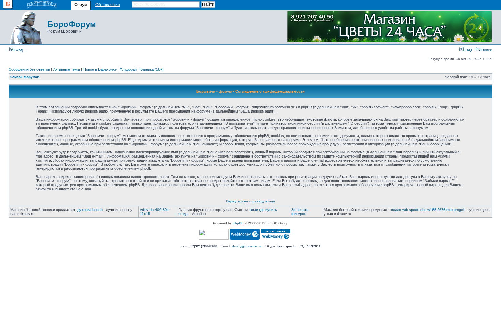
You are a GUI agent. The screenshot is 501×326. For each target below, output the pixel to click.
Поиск (486, 50)
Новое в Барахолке (100, 69)
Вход (18, 50)
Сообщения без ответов (29, 69)
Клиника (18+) (152, 69)
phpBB (238, 223)
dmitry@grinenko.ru (247, 246)
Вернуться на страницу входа (250, 201)
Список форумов (24, 77)
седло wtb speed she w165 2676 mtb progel (427, 210)
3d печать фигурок (299, 212)
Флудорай (128, 69)
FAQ (468, 50)
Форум (80, 4)
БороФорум (71, 24)
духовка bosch (90, 210)
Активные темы (66, 69)
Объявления (107, 4)
